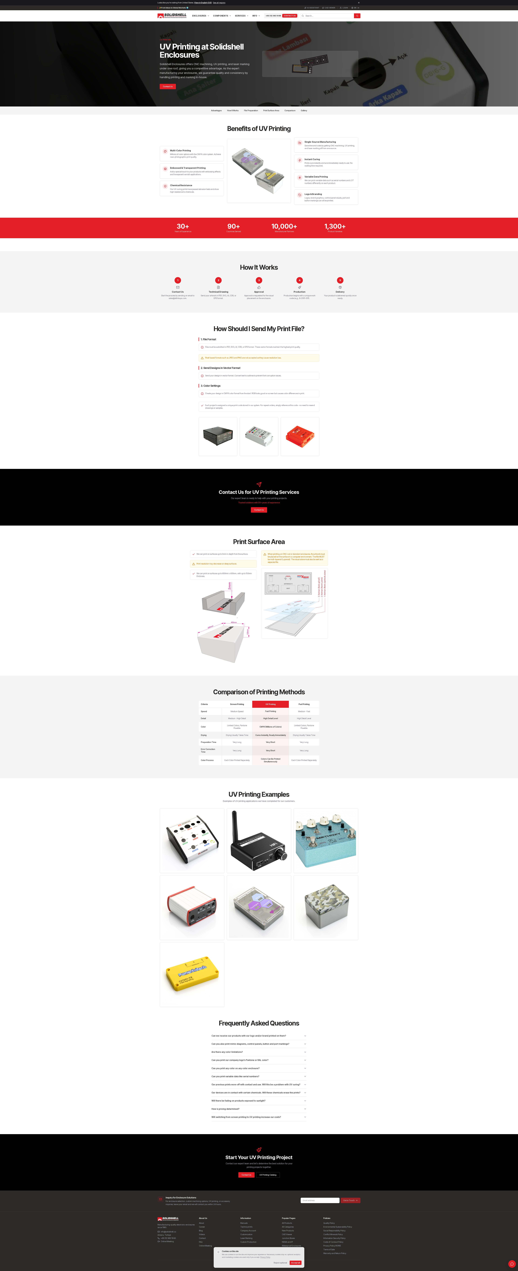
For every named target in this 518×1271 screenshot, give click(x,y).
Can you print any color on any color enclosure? (236, 1068)
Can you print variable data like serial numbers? (235, 1076)
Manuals (244, 1223)
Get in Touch (349, 1200)
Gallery (304, 110)
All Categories (288, 1227)
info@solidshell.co (168, 1232)
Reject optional (280, 1263)
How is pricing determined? (225, 1109)
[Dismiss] (358, 2)
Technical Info (246, 1227)
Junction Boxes (288, 1238)
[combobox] (327, 15)
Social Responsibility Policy (334, 1230)
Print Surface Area (271, 110)
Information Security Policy (334, 1238)
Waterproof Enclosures (291, 1246)
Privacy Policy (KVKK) (332, 1246)
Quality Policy (329, 1223)
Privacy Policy (265, 1257)
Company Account (248, 1230)
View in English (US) (203, 2)
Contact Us (290, 16)
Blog (201, 1230)
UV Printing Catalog (268, 1175)
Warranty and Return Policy (334, 1253)
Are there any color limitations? (227, 1052)
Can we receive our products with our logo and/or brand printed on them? (249, 1035)
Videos (202, 1234)
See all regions (219, 2)
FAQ (200, 1242)
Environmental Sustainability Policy (337, 1227)
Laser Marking (246, 1238)
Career (202, 1227)
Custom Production (248, 1242)
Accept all (295, 1263)
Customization (246, 1234)
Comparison (289, 110)
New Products (288, 1230)
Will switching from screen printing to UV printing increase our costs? (246, 1117)
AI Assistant (313, 8)
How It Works (233, 110)
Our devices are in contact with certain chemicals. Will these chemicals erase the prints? (256, 1092)
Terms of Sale (329, 1249)
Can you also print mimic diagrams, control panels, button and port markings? (250, 1043)
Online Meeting (167, 1241)
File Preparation (251, 110)
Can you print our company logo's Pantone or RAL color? (240, 1060)
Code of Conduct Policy (333, 1242)
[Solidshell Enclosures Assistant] (512, 1264)
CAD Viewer (330, 8)
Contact (202, 1238)
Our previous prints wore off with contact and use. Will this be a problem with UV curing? (256, 1084)
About (201, 1223)
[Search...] (357, 15)
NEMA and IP (287, 1242)
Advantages (216, 110)
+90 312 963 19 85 (273, 16)
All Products (287, 1223)
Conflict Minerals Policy (333, 1234)
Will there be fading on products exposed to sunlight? (238, 1100)
